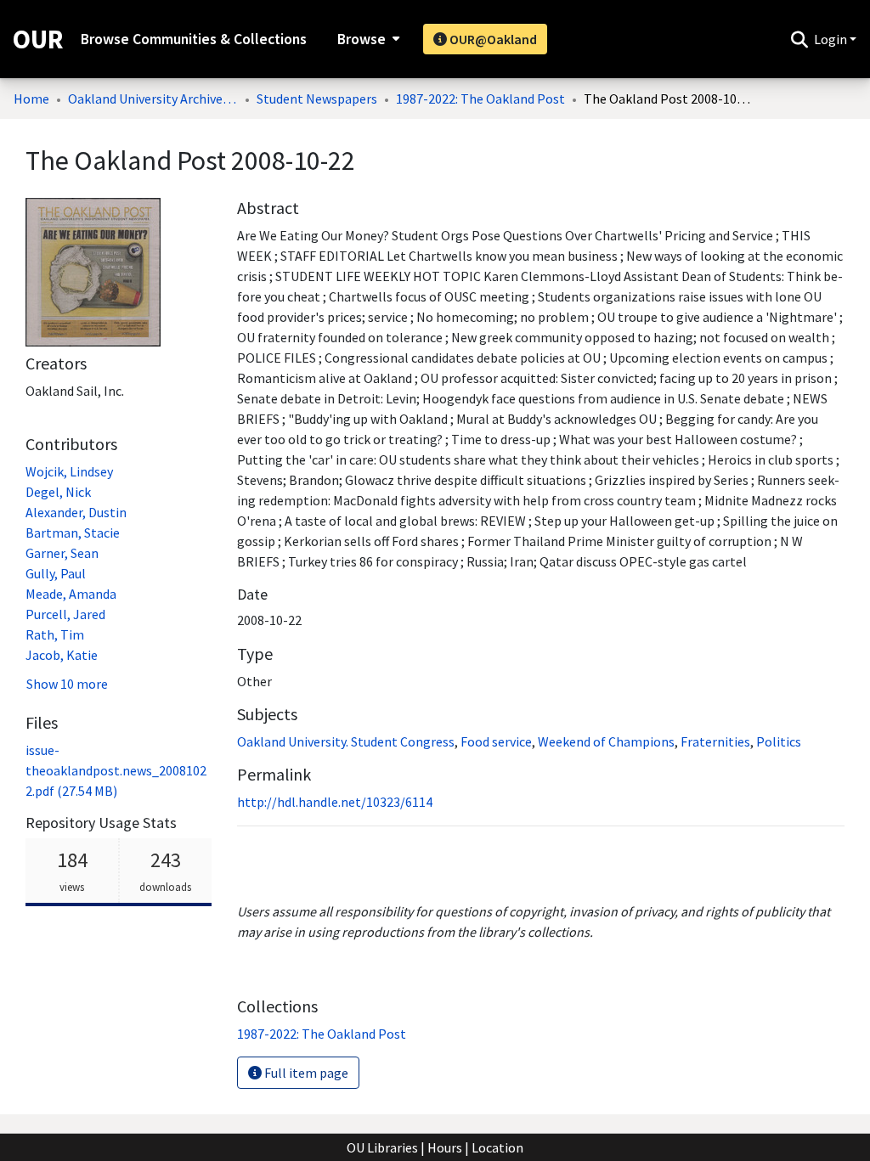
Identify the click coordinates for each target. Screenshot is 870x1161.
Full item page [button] (305, 1072)
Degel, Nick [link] (58, 491)
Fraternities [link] (715, 741)
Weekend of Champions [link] (606, 741)
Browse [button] (361, 39)
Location (497, 1147)
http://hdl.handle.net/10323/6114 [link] (334, 801)
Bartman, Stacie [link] (72, 532)
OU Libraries (382, 1147)
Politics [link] (778, 741)
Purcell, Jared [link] (65, 614)
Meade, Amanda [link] (70, 593)
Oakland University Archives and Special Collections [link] (153, 98)
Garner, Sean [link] (62, 552)
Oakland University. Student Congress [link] (346, 741)
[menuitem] (367, 39)
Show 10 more (67, 683)
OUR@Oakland (492, 39)
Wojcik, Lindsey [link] (69, 471)
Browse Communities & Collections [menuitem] (194, 39)
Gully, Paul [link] (55, 573)
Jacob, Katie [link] (61, 654)
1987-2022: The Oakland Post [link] (480, 98)
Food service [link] (496, 741)
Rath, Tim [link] (54, 634)
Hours (444, 1147)
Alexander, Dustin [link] (76, 512)
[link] (115, 770)
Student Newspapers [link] (317, 98)
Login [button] (832, 39)
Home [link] (31, 98)
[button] (799, 39)
